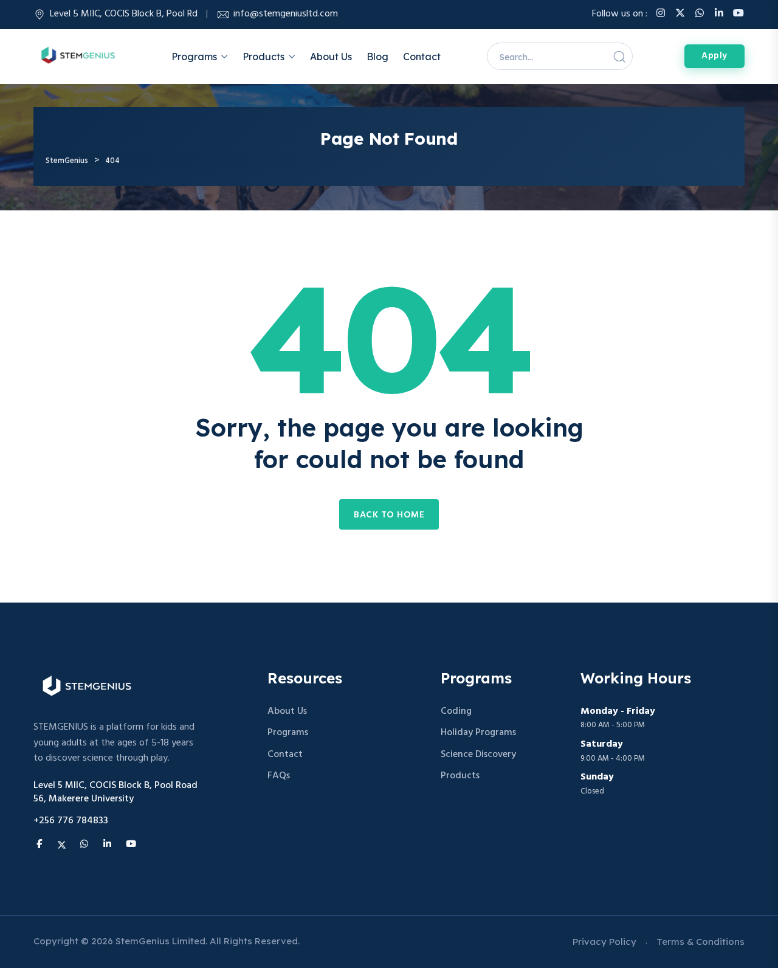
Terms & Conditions (700, 941)
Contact (422, 56)
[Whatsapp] (700, 14)
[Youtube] (738, 14)
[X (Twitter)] (680, 14)
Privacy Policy (604, 941)
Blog (377, 56)
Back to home (389, 515)
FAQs (278, 776)
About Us (331, 56)
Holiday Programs (478, 733)
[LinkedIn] (719, 14)
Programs (194, 56)
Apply (714, 56)
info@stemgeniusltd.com (285, 14)
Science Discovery (478, 754)
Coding (456, 711)
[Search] (619, 56)
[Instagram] (661, 14)
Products (263, 56)
